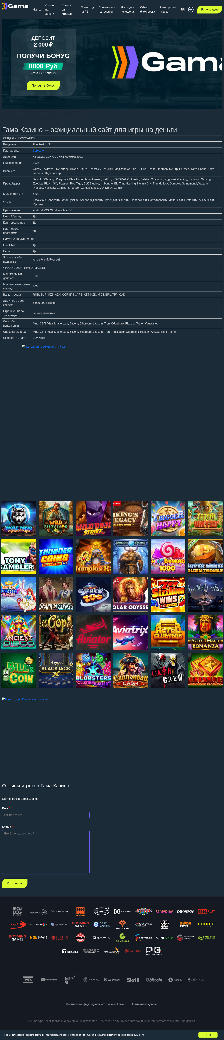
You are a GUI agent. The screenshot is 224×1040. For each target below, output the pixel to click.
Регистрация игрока (168, 9)
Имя (5, 808)
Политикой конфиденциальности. (127, 1035)
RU (183, 9)
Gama (37, 9)
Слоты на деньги (49, 9)
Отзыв (6, 826)
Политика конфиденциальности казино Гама (95, 1004)
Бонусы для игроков (67, 9)
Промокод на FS (87, 9)
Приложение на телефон (107, 9)
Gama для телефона (127, 9)
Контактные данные (145, 1004)
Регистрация (209, 9)
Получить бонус (43, 85)
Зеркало (38, 150)
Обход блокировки (147, 9)
